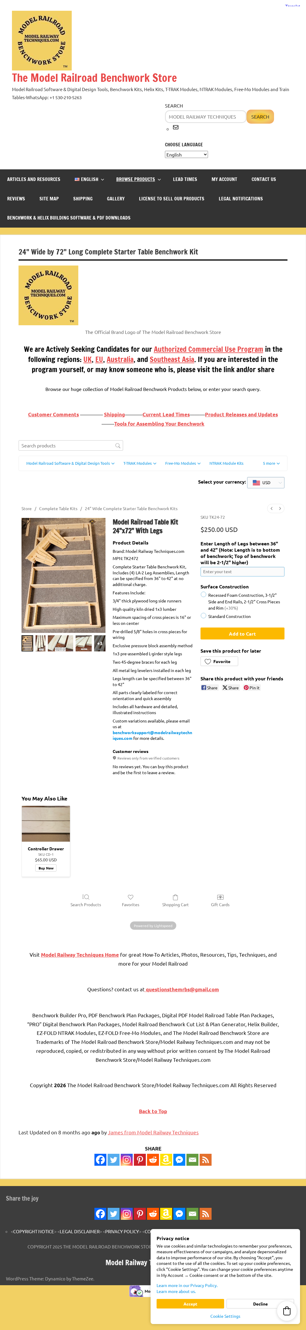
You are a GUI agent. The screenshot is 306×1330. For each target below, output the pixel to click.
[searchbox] (71, 445)
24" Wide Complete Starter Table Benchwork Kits (131, 508)
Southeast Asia (172, 359)
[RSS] (206, 1160)
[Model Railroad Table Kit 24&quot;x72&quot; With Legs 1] (40, 643)
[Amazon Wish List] (166, 1214)
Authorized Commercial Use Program (208, 349)
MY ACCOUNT (224, 179)
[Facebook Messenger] (179, 1160)
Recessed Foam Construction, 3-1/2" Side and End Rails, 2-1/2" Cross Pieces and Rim (244, 601)
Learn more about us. (176, 1291)
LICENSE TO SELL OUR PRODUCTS (171, 198)
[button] (271, 464)
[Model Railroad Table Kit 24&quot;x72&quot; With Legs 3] (84, 643)
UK (87, 359)
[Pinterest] (140, 1160)
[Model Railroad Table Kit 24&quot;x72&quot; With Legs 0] (27, 643)
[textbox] (261, 482)
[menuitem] (271, 508)
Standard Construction (229, 616)
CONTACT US (264, 179)
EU (99, 359)
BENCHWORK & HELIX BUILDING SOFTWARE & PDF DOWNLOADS (69, 217)
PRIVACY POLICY (122, 1231)
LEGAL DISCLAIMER (80, 1231)
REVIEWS (16, 198)
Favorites (130, 904)
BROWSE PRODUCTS (135, 179)
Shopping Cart (175, 904)
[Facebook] (100, 1160)
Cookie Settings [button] (225, 1316)
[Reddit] (153, 1160)
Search (174, 105)
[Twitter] (114, 1160)
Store (27, 508)
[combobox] (265, 482)
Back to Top (153, 1111)
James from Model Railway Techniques (153, 1132)
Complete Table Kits (58, 508)
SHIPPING (83, 198)
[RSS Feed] (206, 1214)
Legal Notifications (241, 198)
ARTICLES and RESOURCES (33, 179)
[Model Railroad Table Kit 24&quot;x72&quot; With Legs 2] (60, 643)
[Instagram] (127, 1160)
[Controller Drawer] (46, 824)
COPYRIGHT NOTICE (33, 1231)
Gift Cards (220, 904)
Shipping (114, 414)
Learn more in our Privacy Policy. (187, 1285)
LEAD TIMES (185, 179)
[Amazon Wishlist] (166, 1160)
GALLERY (116, 198)
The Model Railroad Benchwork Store (94, 77)
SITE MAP (49, 198)
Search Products (86, 904)
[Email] (192, 1160)
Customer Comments (53, 414)
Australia (120, 359)
